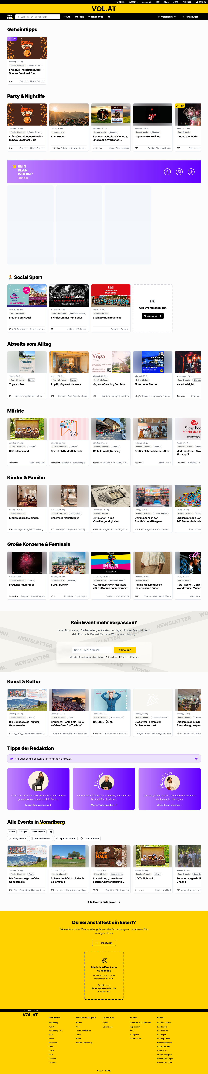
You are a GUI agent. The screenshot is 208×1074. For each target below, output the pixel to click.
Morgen (79, 16)
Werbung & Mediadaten (140, 1023)
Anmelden (125, 649)
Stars (51, 1055)
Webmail (133, 2)
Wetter (79, 1023)
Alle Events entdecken (102, 902)
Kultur (51, 1051)
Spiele (105, 1023)
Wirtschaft (53, 1042)
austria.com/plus (164, 1055)
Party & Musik (19, 838)
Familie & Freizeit (43, 838)
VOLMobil (146, 2)
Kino (78, 1027)
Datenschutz (135, 1039)
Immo (166, 2)
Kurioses (52, 1058)
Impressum (135, 1027)
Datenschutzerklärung (116, 657)
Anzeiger (187, 2)
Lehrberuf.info (163, 1047)
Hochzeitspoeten (164, 1042)
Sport (51, 1047)
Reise (78, 1035)
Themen (52, 1062)
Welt (50, 1035)
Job (157, 2)
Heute (67, 16)
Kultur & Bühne (91, 838)
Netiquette (134, 1035)
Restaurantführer (83, 1031)
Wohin (78, 1039)
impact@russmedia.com (104, 988)
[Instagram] (179, 172)
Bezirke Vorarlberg (84, 1042)
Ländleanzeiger (164, 1023)
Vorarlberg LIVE (56, 1031)
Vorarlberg (167, 16)
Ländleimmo (162, 1031)
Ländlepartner (163, 1039)
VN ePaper (201, 2)
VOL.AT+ (53, 1027)
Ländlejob (161, 1035)
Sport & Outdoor (68, 838)
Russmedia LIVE (164, 1062)
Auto (175, 2)
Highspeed (120, 2)
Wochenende (95, 16)
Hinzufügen (192, 16)
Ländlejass (107, 1027)
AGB (132, 1031)
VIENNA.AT (162, 1051)
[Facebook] (167, 172)
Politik (51, 1039)
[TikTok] (191, 172)
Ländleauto (162, 1027)
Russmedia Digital (165, 1058)
